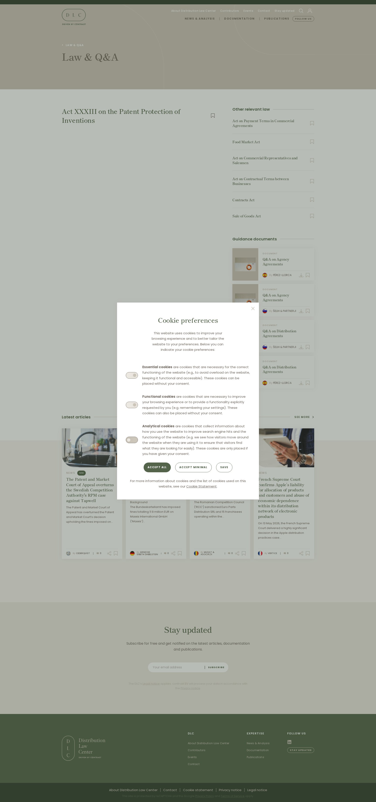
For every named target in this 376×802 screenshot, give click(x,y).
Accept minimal (193, 467)
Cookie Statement (201, 486)
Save (224, 467)
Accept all (157, 467)
